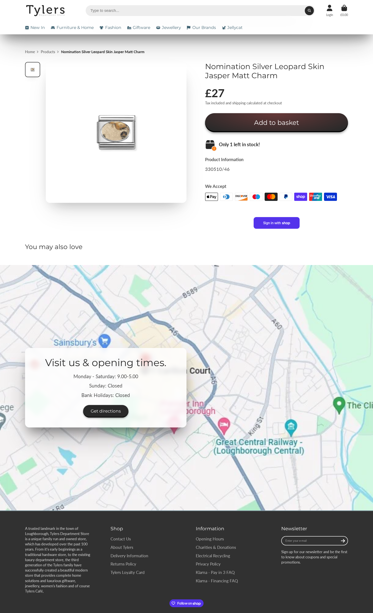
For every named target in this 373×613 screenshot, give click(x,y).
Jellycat (235, 27)
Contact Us (121, 538)
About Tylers (122, 547)
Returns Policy (123, 563)
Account (329, 10)
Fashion (113, 27)
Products (48, 51)
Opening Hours (210, 538)
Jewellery (171, 27)
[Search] (309, 10)
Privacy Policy (208, 563)
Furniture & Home (75, 27)
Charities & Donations (216, 547)
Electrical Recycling (213, 555)
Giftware (141, 27)
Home (30, 51)
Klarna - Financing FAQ (217, 580)
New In (37, 27)
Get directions (106, 411)
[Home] (46, 10)
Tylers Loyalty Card (128, 572)
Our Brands (204, 27)
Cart (344, 10)
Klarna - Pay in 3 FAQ (215, 572)
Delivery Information (129, 555)
